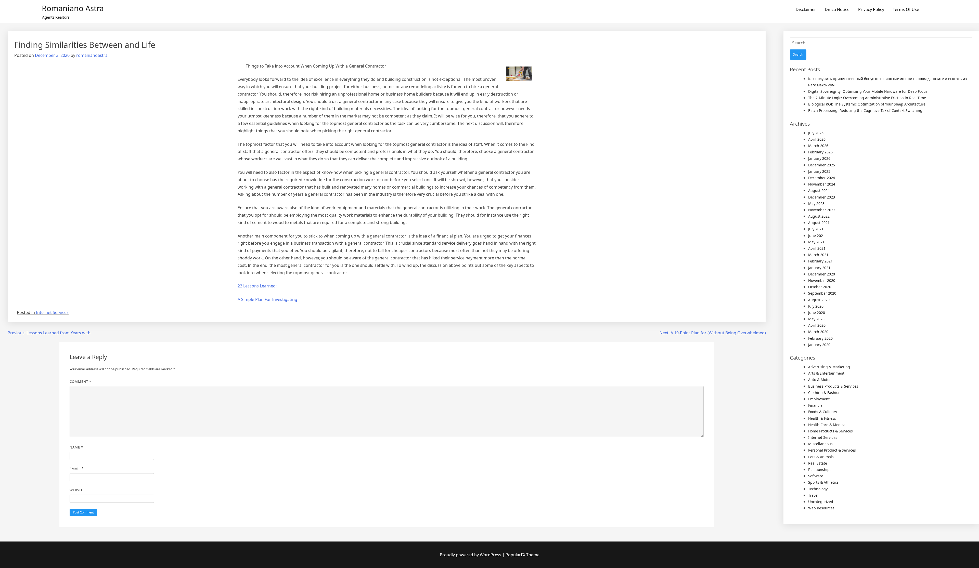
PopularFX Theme (522, 555)
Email (77, 468)
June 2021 (816, 235)
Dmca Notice (837, 9)
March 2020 (818, 331)
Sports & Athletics (823, 482)
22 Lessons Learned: (257, 286)
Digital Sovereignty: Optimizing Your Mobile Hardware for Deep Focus (868, 91)
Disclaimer (806, 9)
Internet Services (52, 312)
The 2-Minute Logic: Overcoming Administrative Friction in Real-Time (867, 97)
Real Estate (817, 463)
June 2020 (816, 312)
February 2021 (820, 261)
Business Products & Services (833, 386)
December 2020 (821, 274)
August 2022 (819, 216)
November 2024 (821, 184)
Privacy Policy (871, 9)
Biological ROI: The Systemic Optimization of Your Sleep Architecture (866, 104)
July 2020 (815, 306)
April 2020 (817, 325)
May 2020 (816, 318)
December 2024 (821, 177)
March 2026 (818, 145)
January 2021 (819, 267)
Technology (818, 488)
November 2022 (821, 209)
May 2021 (816, 242)
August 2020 (819, 299)
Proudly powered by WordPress (471, 555)
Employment (819, 399)
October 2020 (819, 286)
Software (815, 475)
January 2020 (819, 344)
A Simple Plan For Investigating (267, 299)
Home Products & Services (830, 431)
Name (76, 447)
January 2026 (819, 158)
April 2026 (817, 139)
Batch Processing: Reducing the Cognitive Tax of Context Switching (865, 110)
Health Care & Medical (827, 424)
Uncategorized (820, 501)
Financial (815, 405)
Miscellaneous (820, 443)
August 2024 (819, 190)
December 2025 (821, 165)
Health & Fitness (822, 418)
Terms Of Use (906, 9)
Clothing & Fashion (824, 392)
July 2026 (815, 132)
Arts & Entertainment (826, 373)
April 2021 (817, 248)
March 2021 (818, 254)
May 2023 (816, 203)
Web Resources (821, 508)
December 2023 (821, 197)
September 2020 (822, 293)
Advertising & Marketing (829, 366)
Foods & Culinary (822, 411)
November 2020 (821, 280)
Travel (813, 495)
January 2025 (819, 171)
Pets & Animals (821, 456)
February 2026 (820, 152)
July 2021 (815, 229)
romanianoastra (92, 55)
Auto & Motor (819, 379)
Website (77, 490)
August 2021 (819, 222)
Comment (80, 381)
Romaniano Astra (73, 8)
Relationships (819, 469)
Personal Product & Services (832, 450)
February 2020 (820, 338)
